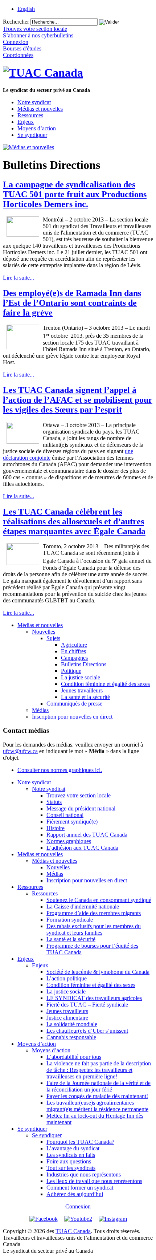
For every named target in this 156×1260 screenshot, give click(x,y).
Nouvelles (43, 632)
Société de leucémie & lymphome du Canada (97, 972)
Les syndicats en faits (70, 1155)
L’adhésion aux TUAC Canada (82, 848)
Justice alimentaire (67, 1018)
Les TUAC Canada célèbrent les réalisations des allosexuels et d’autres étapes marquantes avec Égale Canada (74, 521)
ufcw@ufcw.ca (20, 751)
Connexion (78, 1206)
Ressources (30, 115)
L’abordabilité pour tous (73, 1057)
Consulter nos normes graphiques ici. (59, 770)
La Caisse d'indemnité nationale (82, 906)
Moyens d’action (36, 128)
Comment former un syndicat (79, 1187)
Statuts (54, 802)
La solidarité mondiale (71, 1024)
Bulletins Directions (83, 664)
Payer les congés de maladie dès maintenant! (97, 1096)
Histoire (55, 828)
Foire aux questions (68, 1161)
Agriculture (74, 645)
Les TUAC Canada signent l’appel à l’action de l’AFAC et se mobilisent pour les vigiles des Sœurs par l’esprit (77, 399)
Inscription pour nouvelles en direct (72, 717)
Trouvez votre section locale (78, 795)
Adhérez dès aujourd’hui (74, 1194)
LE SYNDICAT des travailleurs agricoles (94, 998)
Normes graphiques (68, 841)
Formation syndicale (69, 919)
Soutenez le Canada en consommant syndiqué (98, 900)
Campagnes (74, 658)
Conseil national (64, 815)
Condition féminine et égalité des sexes (105, 684)
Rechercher (16, 22)
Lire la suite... (18, 278)
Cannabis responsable (71, 1037)
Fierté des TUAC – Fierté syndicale (87, 1004)
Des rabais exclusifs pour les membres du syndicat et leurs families (93, 929)
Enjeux (25, 122)
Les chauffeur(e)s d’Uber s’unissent (87, 1031)
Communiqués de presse (74, 703)
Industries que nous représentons (83, 1174)
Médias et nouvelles (40, 109)
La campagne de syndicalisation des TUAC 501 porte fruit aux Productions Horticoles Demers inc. (75, 194)
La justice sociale (80, 677)
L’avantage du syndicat (72, 1148)
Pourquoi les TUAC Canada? (80, 1142)
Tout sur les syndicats (70, 1168)
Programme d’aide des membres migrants (93, 913)
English (26, 9)
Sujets (53, 638)
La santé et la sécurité (85, 697)
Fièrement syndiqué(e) (72, 821)
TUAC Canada (73, 1231)
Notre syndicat (34, 102)
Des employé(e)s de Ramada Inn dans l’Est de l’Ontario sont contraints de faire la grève (72, 302)
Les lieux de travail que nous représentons (94, 1181)
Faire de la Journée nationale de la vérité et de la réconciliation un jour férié (98, 1086)
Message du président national (80, 808)
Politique (71, 671)
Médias (40, 710)
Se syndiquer (32, 135)
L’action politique (66, 978)
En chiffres (73, 651)
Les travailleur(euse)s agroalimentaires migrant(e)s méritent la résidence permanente (97, 1106)
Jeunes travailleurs (82, 690)
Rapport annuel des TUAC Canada (86, 835)
